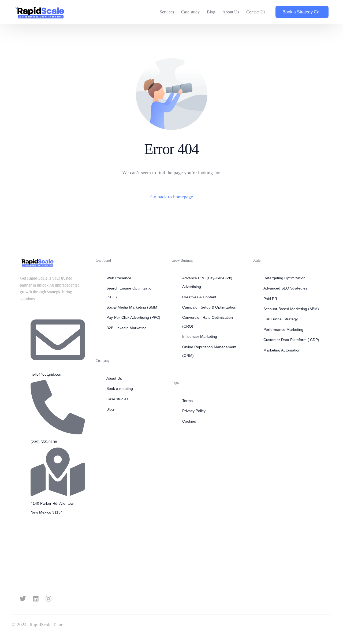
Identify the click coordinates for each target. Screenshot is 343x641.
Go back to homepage (171, 196)
